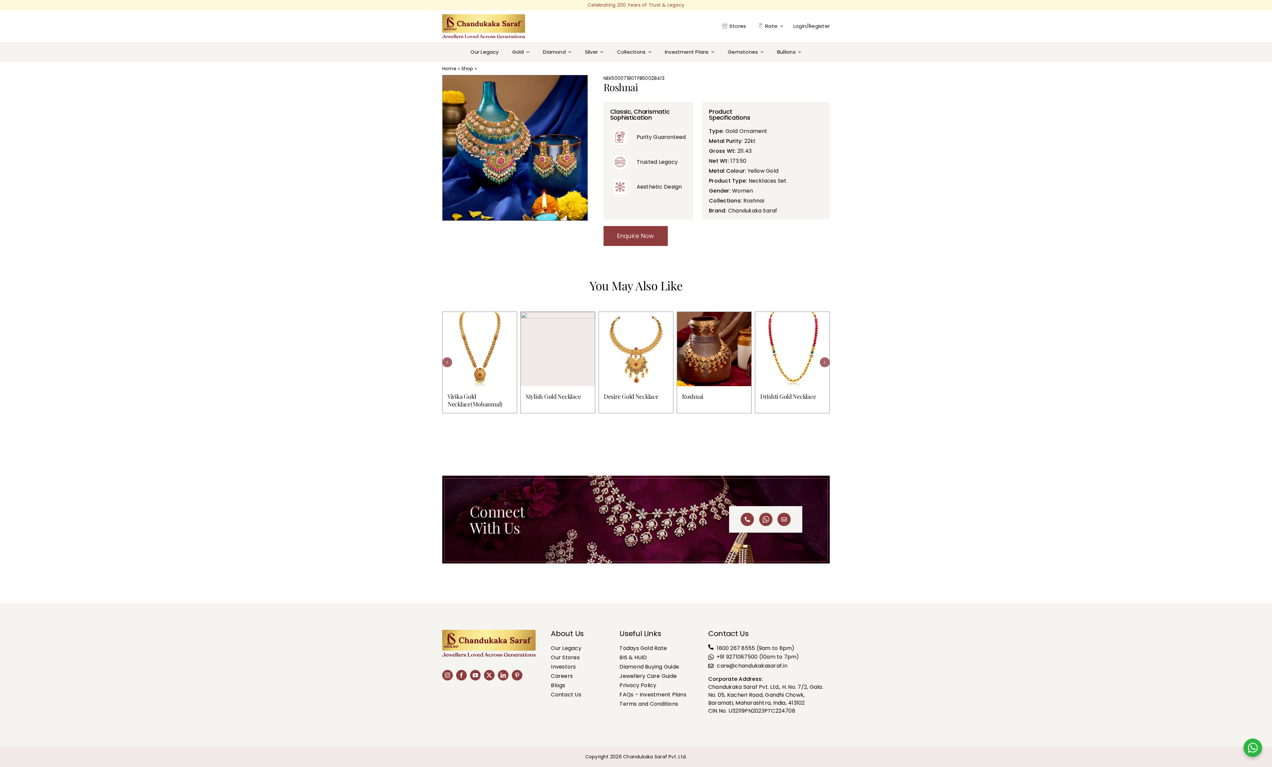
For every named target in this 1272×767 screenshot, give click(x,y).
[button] (447, 362)
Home (449, 68)
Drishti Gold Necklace (788, 396)
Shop (467, 68)
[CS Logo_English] (483, 17)
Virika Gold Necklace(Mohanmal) (475, 400)
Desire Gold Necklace (631, 396)
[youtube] (475, 675)
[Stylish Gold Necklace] (558, 349)
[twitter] (489, 675)
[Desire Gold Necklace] (636, 349)
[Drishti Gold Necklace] (792, 349)
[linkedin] (503, 675)
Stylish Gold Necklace (553, 396)
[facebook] (461, 675)
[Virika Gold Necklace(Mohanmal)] (480, 349)
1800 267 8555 (736, 648)
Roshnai (692, 396)
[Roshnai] (714, 349)
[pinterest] (517, 675)
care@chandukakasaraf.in (752, 666)
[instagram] (447, 675)
